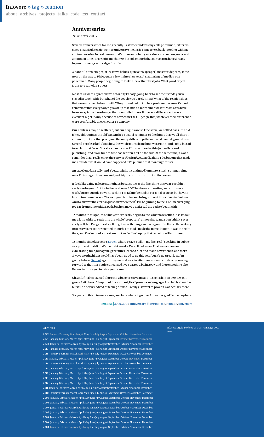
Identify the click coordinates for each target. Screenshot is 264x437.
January (53, 339)
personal (106, 304)
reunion (171, 304)
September (113, 339)
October (124, 344)
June (91, 339)
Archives (28, 14)
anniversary (137, 304)
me (163, 304)
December (146, 348)
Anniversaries (89, 29)
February (64, 339)
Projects (47, 14)
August (103, 339)
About (11, 14)
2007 (125, 304)
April (80, 339)
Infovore (16, 7)
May (86, 334)
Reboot (96, 260)
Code (75, 14)
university (185, 304)
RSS (85, 14)
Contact (98, 14)
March (73, 339)
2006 (117, 304)
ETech (112, 241)
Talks (63, 14)
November (135, 344)
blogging (153, 304)
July (97, 339)
